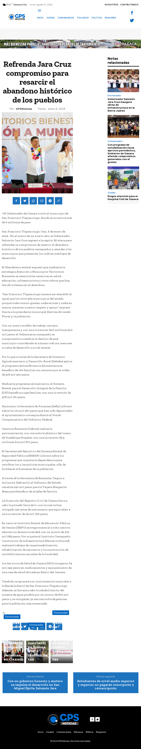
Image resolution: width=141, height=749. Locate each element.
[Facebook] (132, 13)
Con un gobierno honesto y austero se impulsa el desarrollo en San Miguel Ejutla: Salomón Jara (35, 684)
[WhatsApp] (33, 200)
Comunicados (115, 141)
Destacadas (12, 616)
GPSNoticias (24, 108)
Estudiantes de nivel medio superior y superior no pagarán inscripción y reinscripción (105, 684)
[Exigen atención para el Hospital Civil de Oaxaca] (123, 177)
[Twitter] (132, 21)
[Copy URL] (58, 200)
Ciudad (111, 193)
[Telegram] (50, 200)
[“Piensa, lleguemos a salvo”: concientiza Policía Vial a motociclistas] (37, 652)
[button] (38, 24)
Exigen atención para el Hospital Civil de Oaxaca (123, 198)
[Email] (41, 200)
